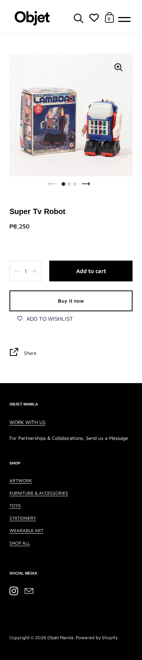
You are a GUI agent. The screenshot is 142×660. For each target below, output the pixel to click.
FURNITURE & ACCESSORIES (38, 493)
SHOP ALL (19, 543)
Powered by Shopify (97, 637)
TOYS (15, 505)
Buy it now (71, 301)
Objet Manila (60, 637)
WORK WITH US (27, 422)
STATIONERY (22, 518)
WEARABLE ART (26, 530)
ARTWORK (20, 480)
